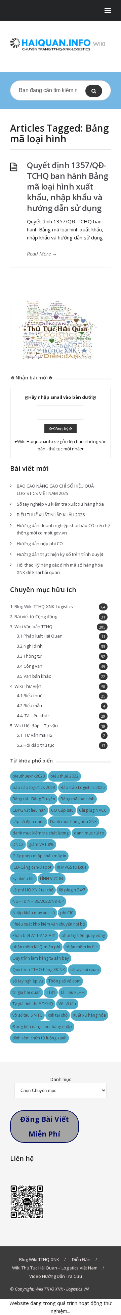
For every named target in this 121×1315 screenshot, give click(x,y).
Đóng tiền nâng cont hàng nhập (42, 1026)
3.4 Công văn (29, 666)
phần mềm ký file (82, 947)
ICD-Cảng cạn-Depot (31, 867)
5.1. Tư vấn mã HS (34, 735)
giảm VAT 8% (41, 844)
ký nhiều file (23, 878)
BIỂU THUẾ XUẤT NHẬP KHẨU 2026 (51, 515)
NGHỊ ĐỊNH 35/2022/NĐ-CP (38, 901)
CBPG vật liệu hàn (29, 810)
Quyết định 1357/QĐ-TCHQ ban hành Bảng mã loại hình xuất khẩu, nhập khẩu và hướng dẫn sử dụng (67, 186)
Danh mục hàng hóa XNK (73, 821)
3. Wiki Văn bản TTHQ (31, 627)
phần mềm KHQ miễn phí (36, 947)
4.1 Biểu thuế (29, 695)
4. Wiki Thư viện (25, 686)
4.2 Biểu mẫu (29, 706)
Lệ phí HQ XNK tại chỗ (32, 890)
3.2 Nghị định (30, 646)
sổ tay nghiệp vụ (27, 981)
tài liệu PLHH (73, 992)
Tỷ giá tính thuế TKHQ (32, 1004)
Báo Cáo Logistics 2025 (83, 787)
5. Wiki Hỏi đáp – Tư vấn (34, 726)
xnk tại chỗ (58, 1015)
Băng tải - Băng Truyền (33, 799)
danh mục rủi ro (89, 833)
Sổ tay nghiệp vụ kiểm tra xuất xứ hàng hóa (60, 504)
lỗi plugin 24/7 (72, 890)
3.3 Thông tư (29, 656)
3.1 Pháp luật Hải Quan (40, 636)
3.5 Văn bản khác (34, 676)
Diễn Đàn (81, 1259)
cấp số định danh (28, 821)
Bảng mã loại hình (77, 799)
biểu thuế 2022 (64, 776)
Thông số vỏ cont (64, 981)
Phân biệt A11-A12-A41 (34, 935)
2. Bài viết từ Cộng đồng (33, 616)
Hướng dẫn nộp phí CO (40, 543)
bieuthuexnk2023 (28, 776)
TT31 (50, 992)
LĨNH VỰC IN (51, 878)
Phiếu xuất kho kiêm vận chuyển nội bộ (48, 924)
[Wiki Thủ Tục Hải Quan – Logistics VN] (60, 45)
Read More (42, 253)
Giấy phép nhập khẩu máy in (39, 856)
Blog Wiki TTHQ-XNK (39, 1259)
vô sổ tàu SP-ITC (27, 1015)
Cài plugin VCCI (93, 810)
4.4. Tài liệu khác (33, 716)
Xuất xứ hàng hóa (89, 1015)
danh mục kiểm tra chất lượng (40, 833)
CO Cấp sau (62, 810)
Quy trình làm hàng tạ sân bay (40, 958)
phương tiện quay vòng (83, 935)
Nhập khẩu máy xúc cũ (33, 913)
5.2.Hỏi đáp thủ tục (35, 745)
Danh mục (60, 1079)
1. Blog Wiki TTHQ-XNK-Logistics (41, 606)
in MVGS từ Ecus (71, 867)
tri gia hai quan (26, 992)
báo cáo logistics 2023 (33, 787)
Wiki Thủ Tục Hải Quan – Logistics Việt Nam (54, 1268)
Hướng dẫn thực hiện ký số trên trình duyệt (60, 554)
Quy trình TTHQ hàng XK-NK (38, 969)
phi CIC (67, 913)
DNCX (18, 844)
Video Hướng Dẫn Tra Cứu (55, 1276)
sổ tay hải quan (84, 969)
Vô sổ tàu (67, 1004)
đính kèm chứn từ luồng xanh (39, 1038)
